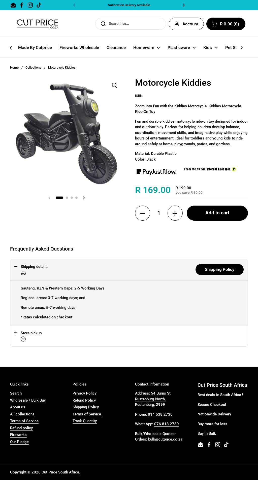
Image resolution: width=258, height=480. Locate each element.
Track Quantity (85, 421)
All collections (22, 414)
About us (17, 407)
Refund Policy (84, 400)
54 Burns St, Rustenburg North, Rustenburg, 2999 (153, 399)
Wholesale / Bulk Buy (28, 400)
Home (14, 67)
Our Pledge (19, 442)
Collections (33, 67)
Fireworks (18, 435)
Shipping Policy (219, 269)
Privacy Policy (84, 393)
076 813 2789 (166, 424)
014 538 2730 (160, 414)
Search (16, 393)
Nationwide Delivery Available (129, 5)
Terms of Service (24, 421)
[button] (142, 213)
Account (190, 23)
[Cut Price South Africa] (37, 24)
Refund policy (21, 428)
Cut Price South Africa (60, 472)
